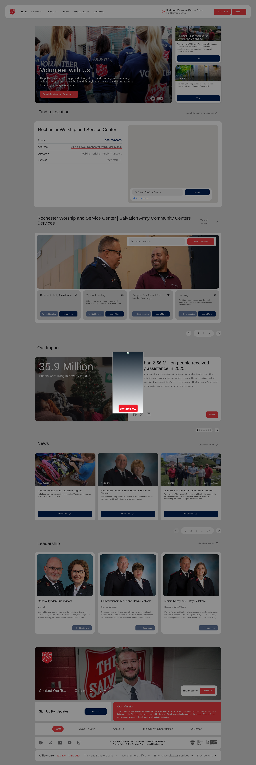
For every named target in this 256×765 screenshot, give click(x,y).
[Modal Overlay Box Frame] (127, 382)
